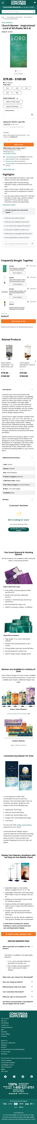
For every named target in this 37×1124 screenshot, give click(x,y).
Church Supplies (6, 1060)
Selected (33, 277)
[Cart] (35, 2)
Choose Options (17, 273)
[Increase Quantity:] (13, 140)
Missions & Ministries (8, 1043)
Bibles (3, 1069)
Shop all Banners (7, 22)
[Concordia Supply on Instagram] (14, 1077)
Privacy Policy (5, 1052)
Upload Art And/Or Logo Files (14, 122)
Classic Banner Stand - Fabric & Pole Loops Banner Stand (17, 280)
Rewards (4, 1054)
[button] (18, 389)
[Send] (32, 244)
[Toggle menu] (2, 2)
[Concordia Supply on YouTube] (31, 1077)
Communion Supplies (8, 1062)
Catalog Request (6, 1027)
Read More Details (9, 205)
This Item (32, 266)
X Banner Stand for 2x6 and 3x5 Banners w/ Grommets (16, 308)
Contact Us (5, 1025)
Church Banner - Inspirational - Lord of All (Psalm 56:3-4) (17, 269)
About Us (4, 1040)
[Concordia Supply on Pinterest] (23, 1077)
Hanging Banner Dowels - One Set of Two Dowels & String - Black (17, 292)
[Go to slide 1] (15, 71)
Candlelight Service (7, 1065)
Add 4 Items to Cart (18, 321)
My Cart (3, 1021)
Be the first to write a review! (18, 529)
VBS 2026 (4, 1071)
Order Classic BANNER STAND (19, 934)
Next (35, 361)
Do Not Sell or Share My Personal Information (16, 1058)
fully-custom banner (25, 825)
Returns (4, 1047)
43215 (12, 151)
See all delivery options (9, 153)
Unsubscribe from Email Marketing (12, 1049)
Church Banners (6, 1067)
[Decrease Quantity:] (5, 140)
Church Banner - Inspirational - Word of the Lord (27, 365)
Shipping (4, 1045)
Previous (1, 361)
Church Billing (5, 1034)
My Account (5, 1018)
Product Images (18, 73)
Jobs (2, 1029)
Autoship (4, 1032)
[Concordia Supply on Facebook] (5, 1077)
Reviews (4, 1036)
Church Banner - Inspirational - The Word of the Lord (7, 365)
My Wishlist (5, 1023)
